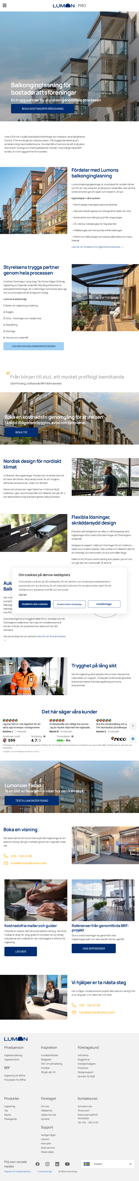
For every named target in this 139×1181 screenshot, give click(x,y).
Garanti (45, 1139)
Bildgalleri (46, 1059)
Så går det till (48, 1072)
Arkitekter (83, 1055)
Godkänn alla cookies (35, 604)
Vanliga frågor (48, 1135)
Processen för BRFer (15, 1079)
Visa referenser (94, 948)
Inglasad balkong (13, 1055)
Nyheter (45, 1119)
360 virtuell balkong (51, 1063)
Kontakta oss (85, 1106)
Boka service (48, 1147)
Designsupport (86, 1072)
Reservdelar (47, 1151)
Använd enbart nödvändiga (69, 604)
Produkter (83, 1067)
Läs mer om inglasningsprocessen (33, 346)
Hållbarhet (46, 1110)
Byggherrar (84, 1059)
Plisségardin (10, 1119)
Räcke (7, 1114)
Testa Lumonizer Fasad (31, 800)
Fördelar (45, 1067)
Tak (6, 1110)
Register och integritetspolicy (17, 1171)
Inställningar (104, 604)
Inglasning (9, 1106)
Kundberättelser (49, 1055)
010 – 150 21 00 (21, 856)
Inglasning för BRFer (15, 1075)
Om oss (45, 1106)
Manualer (46, 1143)
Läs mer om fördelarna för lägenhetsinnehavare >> (98, 246)
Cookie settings (45, 1171)
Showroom (84, 1110)
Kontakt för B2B (86, 1076)
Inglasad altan (11, 1059)
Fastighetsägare (87, 1063)
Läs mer (23, 594)
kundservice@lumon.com (28, 863)
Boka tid (21, 432)
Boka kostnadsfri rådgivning (43, 109)
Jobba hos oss (48, 1114)
